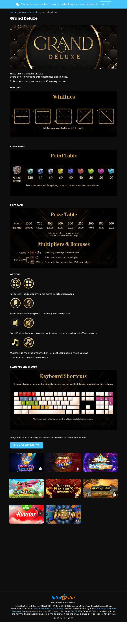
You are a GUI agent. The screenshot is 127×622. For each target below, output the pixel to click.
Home (13, 12)
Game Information (29, 12)
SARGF (74, 611)
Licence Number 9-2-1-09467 (48, 608)
